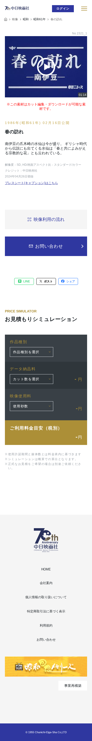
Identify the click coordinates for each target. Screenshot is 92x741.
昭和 (26, 19)
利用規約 (46, 625)
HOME (46, 569)
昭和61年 (39, 19)
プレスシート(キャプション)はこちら (31, 183)
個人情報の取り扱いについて (46, 597)
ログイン (62, 8)
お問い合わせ (46, 639)
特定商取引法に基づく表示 (46, 611)
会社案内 (46, 583)
